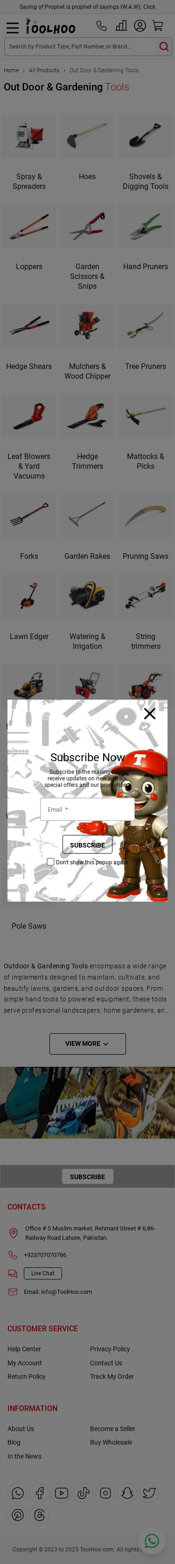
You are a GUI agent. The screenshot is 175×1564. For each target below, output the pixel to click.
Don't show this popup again (92, 862)
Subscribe (87, 845)
